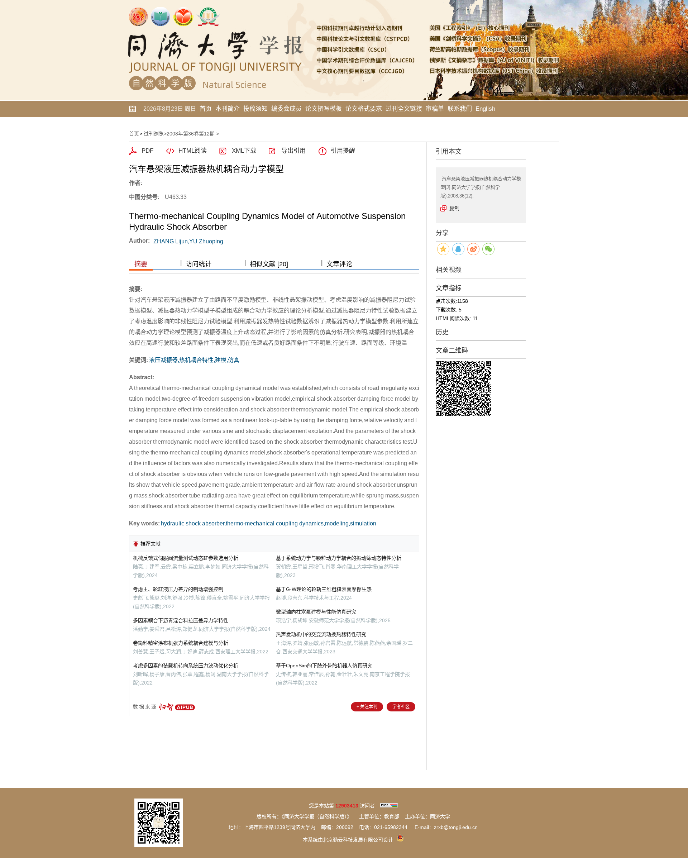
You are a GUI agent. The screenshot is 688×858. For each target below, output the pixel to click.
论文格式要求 (363, 108)
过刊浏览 (154, 134)
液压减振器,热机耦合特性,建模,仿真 (194, 360)
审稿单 (435, 108)
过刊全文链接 (404, 108)
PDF (147, 150)
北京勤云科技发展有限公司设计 (358, 840)
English (485, 108)
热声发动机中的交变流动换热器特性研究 (321, 634)
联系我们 (460, 108)
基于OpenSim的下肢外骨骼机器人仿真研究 (324, 665)
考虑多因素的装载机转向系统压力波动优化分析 (185, 665)
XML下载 (244, 150)
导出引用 (293, 150)
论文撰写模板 (323, 108)
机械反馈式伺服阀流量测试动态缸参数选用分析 (185, 558)
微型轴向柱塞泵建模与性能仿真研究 (316, 612)
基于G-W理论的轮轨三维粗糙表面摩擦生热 (324, 589)
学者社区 (401, 706)
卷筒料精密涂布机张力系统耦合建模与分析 (180, 643)
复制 (454, 208)
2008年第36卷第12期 (191, 134)
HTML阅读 (192, 150)
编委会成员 (286, 108)
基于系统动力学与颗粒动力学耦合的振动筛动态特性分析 (338, 558)
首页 (206, 108)
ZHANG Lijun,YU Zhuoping (188, 241)
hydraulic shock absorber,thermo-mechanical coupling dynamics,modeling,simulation (268, 523)
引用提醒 (343, 150)
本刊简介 (227, 108)
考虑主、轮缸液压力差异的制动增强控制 (178, 589)
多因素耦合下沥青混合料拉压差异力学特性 (180, 620)
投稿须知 (255, 108)
